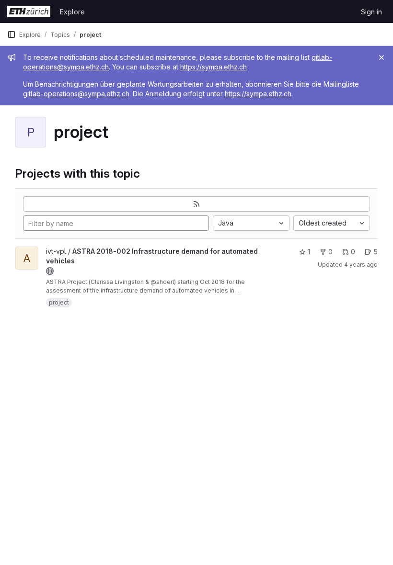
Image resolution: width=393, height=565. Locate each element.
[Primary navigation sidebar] (11, 34)
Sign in (371, 12)
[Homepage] (28, 11)
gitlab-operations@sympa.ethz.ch (76, 94)
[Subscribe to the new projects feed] (196, 204)
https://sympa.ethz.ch (213, 67)
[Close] (381, 57)
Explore (72, 12)
